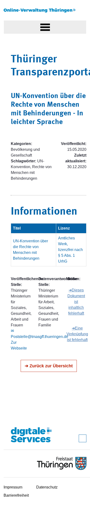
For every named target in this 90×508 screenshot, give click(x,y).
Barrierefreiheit (16, 495)
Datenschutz (47, 487)
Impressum (13, 487)
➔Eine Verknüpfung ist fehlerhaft (77, 334)
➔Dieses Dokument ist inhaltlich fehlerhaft (76, 301)
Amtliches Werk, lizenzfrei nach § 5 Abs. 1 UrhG (70, 249)
